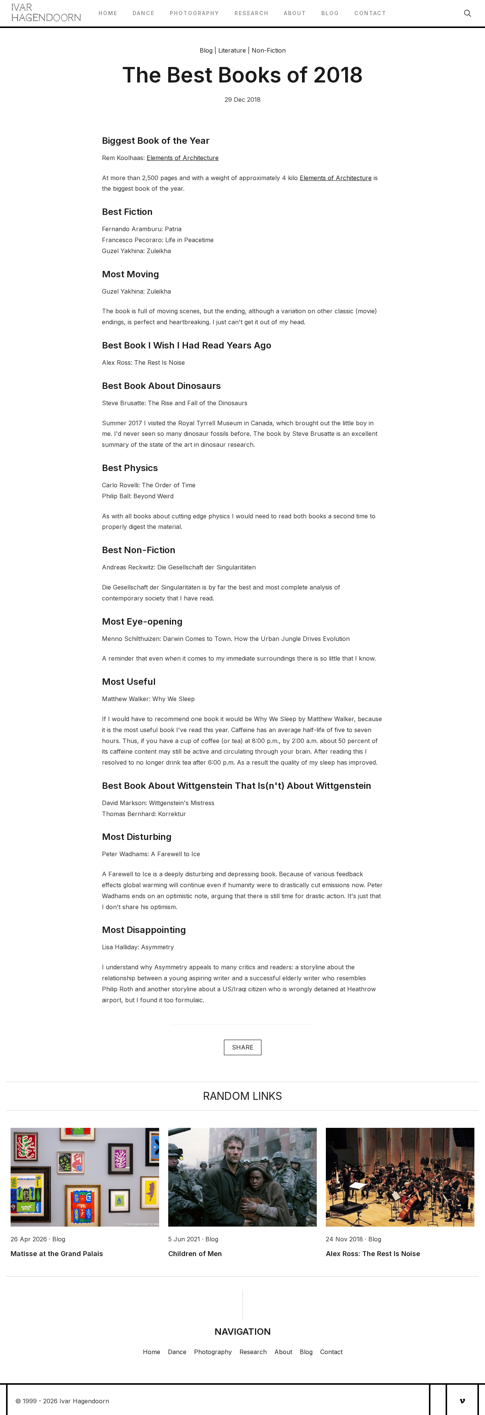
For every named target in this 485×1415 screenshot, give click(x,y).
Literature (232, 50)
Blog (330, 13)
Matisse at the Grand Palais (57, 1254)
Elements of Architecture (183, 158)
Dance (144, 13)
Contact (370, 13)
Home (108, 13)
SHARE (242, 1047)
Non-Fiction (269, 50)
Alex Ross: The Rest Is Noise (373, 1254)
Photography (194, 13)
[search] (468, 13)
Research (252, 13)
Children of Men (195, 1254)
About (295, 13)
